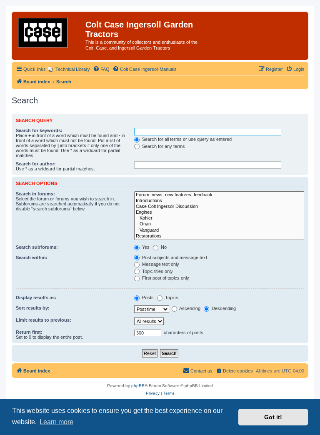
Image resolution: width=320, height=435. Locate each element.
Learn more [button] (56, 421)
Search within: (32, 257)
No (163, 247)
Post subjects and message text (174, 257)
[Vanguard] (219, 230)
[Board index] (49, 32)
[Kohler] (219, 218)
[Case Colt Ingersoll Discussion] (219, 207)
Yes (145, 247)
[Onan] (219, 224)
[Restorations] (219, 236)
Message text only (160, 264)
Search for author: (36, 163)
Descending (223, 308)
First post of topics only (165, 277)
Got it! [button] (273, 417)
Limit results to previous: (43, 320)
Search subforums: (37, 247)
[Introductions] (219, 201)
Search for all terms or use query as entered (186, 139)
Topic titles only (157, 271)
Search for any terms (163, 146)
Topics (171, 297)
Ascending (189, 308)
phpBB (138, 385)
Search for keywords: (39, 130)
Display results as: (36, 297)
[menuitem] (69, 69)
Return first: (29, 332)
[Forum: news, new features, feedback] (219, 195)
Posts (147, 297)
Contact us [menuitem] (201, 370)
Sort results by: (33, 307)
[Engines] (219, 212)
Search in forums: (35, 193)
